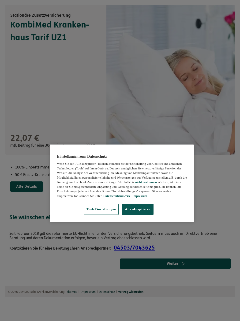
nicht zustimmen (146, 182)
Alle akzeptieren (137, 209)
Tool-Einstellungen (101, 209)
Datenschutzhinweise (117, 196)
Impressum (139, 196)
